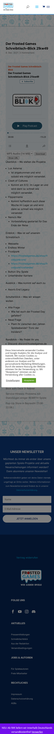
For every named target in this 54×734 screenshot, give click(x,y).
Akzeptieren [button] (29, 380)
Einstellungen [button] (13, 380)
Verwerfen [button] (37, 732)
